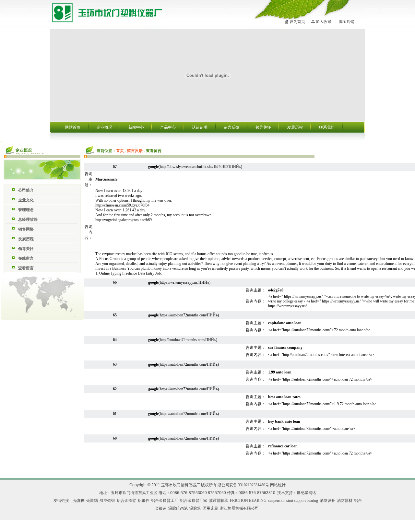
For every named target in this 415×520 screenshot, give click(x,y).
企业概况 (104, 127)
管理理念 (26, 209)
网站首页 (72, 127)
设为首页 (297, 21)
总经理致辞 (28, 219)
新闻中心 (136, 127)
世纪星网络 (306, 492)
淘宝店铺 (346, 21)
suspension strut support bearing (293, 500)
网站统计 (278, 485)
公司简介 (26, 190)
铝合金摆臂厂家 (193, 500)
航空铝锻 (107, 500)
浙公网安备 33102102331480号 (243, 485)
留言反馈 (231, 127)
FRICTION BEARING (248, 500)
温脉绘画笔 (178, 508)
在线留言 (26, 258)
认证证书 (200, 127)
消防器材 (344, 500)
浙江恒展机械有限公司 (239, 508)
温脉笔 (195, 508)
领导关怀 (263, 127)
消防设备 (327, 500)
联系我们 (327, 127)
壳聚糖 (92, 500)
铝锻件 (143, 500)
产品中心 (168, 127)
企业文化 (26, 200)
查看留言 (26, 268)
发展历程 (295, 127)
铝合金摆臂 (126, 500)
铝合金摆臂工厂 (164, 500)
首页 (120, 150)
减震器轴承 (218, 500)
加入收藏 (323, 21)
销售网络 (26, 229)
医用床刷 (210, 508)
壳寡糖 (79, 500)
